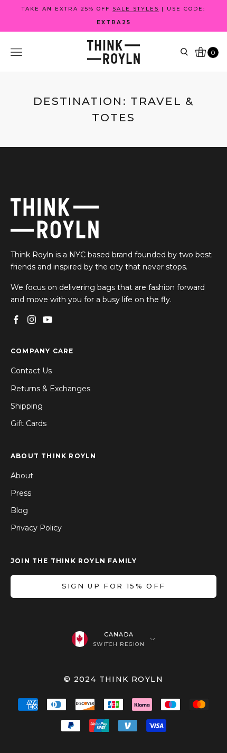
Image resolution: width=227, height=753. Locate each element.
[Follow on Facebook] (16, 319)
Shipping (27, 406)
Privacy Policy (36, 528)
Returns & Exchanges (50, 388)
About (22, 475)
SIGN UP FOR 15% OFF (113, 586)
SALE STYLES (135, 8)
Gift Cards (28, 423)
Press (21, 493)
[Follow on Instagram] (31, 319)
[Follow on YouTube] (47, 319)
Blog (19, 510)
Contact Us (31, 370)
